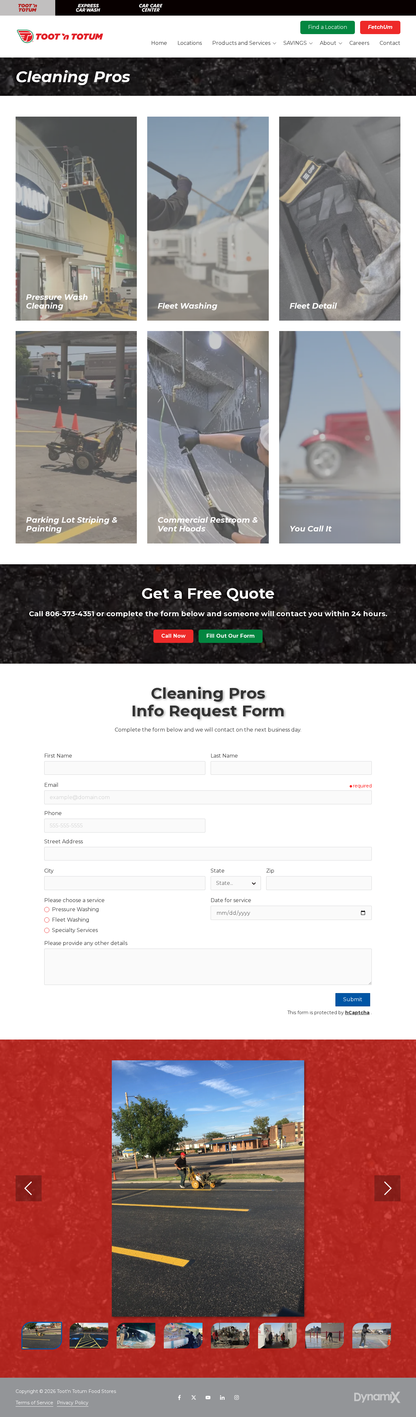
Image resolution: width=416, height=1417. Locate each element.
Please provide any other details (85, 943)
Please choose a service (74, 900)
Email (51, 785)
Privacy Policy (72, 1403)
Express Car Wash (88, 8)
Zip (270, 871)
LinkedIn (222, 1397)
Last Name (224, 756)
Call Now (173, 636)
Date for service (231, 900)
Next (387, 1188)
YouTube (208, 1397)
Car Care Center (151, 8)
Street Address (63, 841)
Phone (53, 813)
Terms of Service (34, 1403)
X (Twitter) (193, 1397)
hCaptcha (357, 1012)
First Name (58, 756)
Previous (29, 1188)
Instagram (236, 1397)
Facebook (179, 1397)
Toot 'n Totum (27, 8)
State (218, 871)
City (49, 871)
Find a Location (327, 27)
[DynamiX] (377, 1397)
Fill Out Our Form (230, 636)
